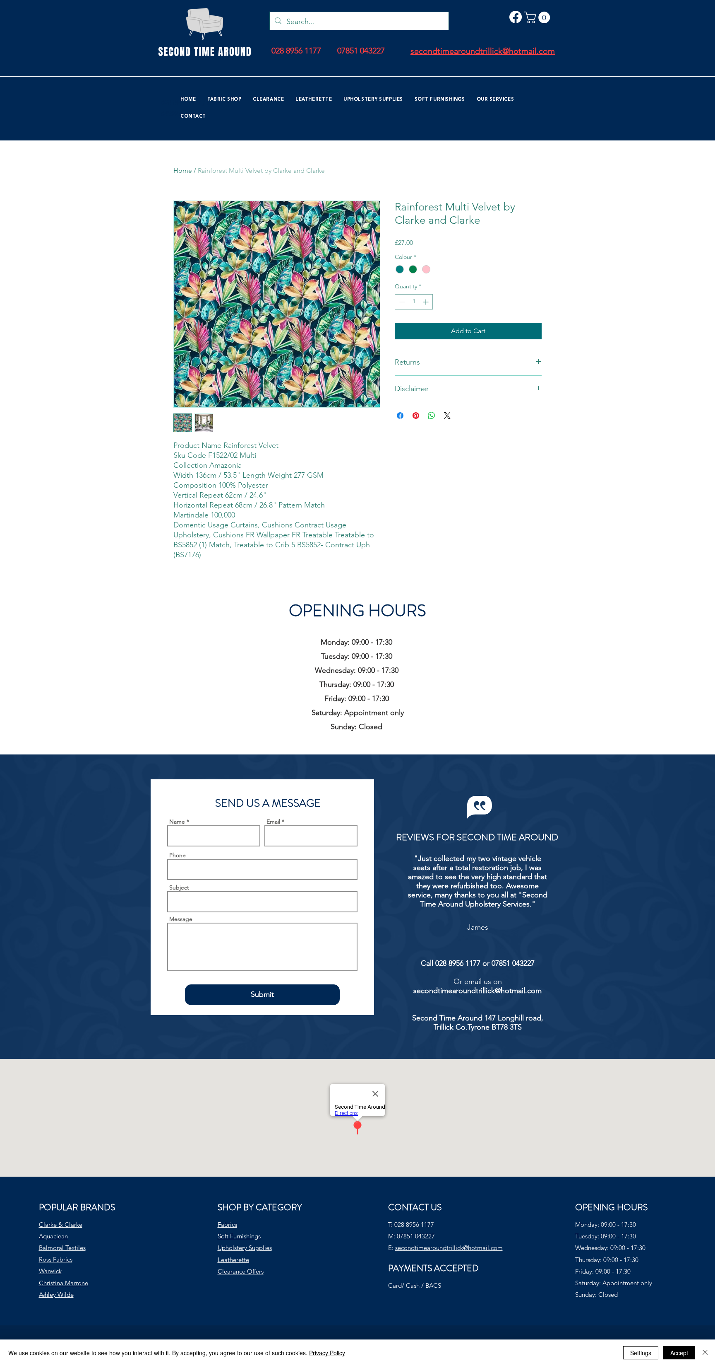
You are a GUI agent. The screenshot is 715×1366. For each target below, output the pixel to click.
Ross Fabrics (55, 1259)
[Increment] (426, 302)
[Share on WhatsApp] (432, 416)
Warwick (50, 1271)
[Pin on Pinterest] (416, 416)
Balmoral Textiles (62, 1248)
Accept (679, 1353)
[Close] (705, 1352)
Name (177, 821)
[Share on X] (447, 416)
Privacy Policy (327, 1353)
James (477, 927)
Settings (640, 1353)
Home (182, 170)
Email (273, 821)
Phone (177, 855)
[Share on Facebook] (400, 416)
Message (180, 919)
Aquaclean (53, 1236)
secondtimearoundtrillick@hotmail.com (477, 990)
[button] (538, 17)
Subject (179, 887)
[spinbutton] (413, 302)
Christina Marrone (63, 1283)
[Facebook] (515, 17)
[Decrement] (401, 302)
